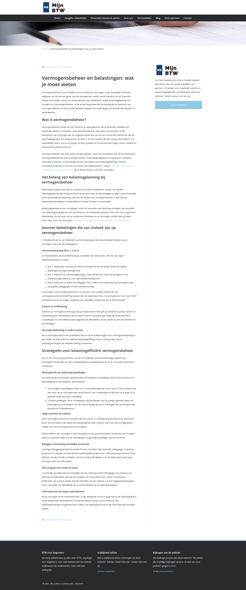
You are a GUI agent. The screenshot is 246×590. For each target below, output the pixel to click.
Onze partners (172, 18)
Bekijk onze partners (163, 571)
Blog (158, 18)
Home (57, 18)
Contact (188, 18)
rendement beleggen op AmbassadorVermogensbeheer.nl (101, 220)
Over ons (128, 18)
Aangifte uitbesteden (75, 18)
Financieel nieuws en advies (105, 18)
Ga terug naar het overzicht (58, 66)
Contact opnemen (106, 571)
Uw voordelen (144, 18)
